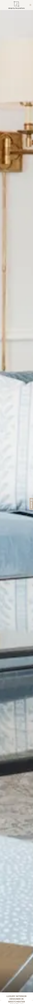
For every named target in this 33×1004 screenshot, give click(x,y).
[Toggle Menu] (30, 5)
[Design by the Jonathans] (16, 3)
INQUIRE (31, 505)
